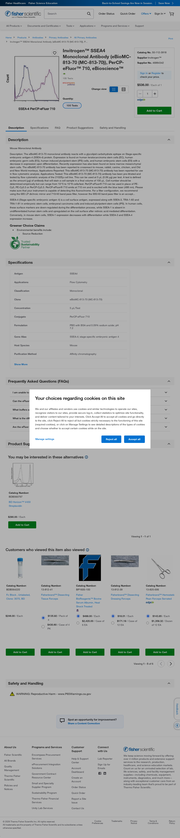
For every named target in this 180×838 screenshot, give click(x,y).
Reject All (111, 439)
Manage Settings (44, 439)
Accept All (134, 439)
